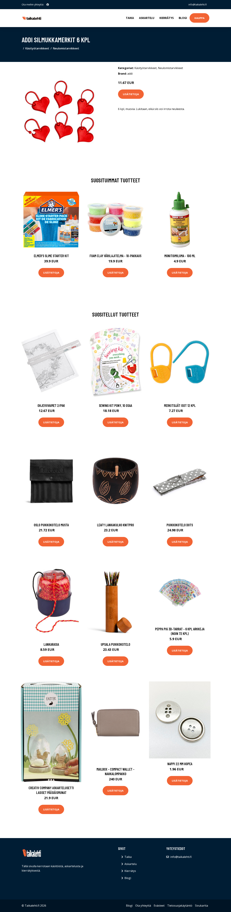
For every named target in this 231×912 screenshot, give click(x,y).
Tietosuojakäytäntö (179, 905)
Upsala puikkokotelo (115, 644)
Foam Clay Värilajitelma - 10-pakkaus (115, 256)
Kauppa (199, 18)
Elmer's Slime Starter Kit (51, 256)
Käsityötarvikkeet (37, 48)
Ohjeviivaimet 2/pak (51, 405)
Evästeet (159, 905)
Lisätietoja (131, 94)
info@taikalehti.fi (198, 4)
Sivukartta (201, 905)
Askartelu (146, 18)
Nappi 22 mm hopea (179, 764)
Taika (130, 18)
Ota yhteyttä (143, 905)
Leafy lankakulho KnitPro (115, 525)
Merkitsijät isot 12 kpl (180, 405)
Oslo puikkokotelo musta (51, 525)
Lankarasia (51, 644)
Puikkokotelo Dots (180, 525)
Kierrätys (166, 18)
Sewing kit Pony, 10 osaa (115, 405)
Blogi (183, 18)
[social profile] (47, 4)
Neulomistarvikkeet (66, 48)
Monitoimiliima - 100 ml (179, 256)
